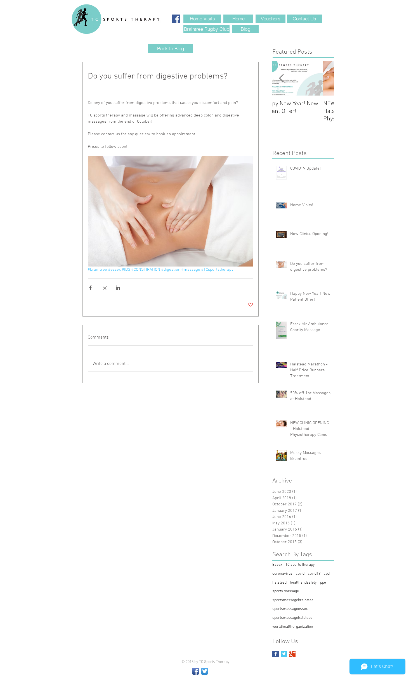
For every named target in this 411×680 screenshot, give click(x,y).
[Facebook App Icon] (195, 671)
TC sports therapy (300, 564)
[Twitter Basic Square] (284, 654)
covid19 (314, 573)
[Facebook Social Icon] (176, 19)
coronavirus (282, 573)
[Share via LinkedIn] (118, 287)
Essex (277, 564)
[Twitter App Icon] (204, 671)
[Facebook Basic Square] (275, 654)
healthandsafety (303, 582)
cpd (327, 573)
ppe (323, 582)
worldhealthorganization (292, 626)
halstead (279, 582)
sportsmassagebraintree (292, 600)
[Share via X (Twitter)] (104, 287)
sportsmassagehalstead (292, 617)
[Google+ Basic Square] (292, 654)
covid (300, 573)
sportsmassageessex (290, 609)
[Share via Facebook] (90, 287)
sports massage (285, 591)
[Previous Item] (281, 78)
